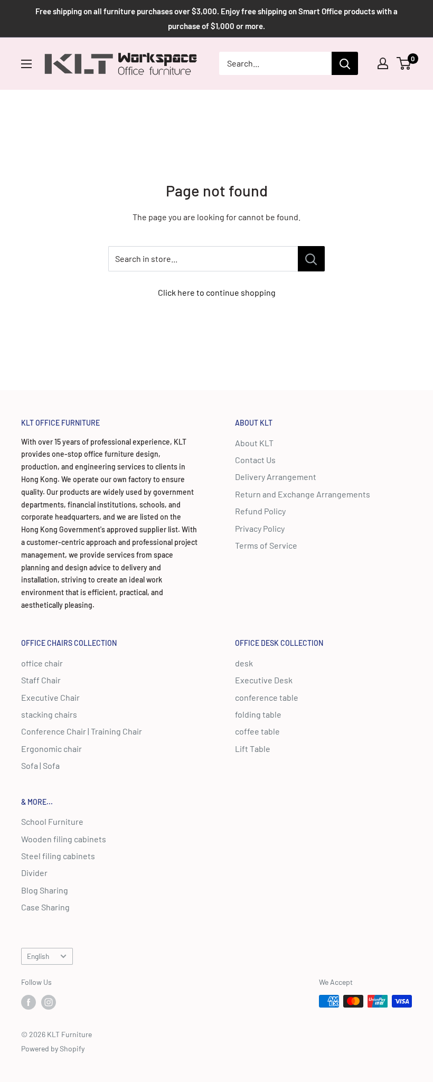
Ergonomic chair (51, 749)
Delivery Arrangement (275, 477)
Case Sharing (45, 907)
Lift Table (252, 749)
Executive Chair (50, 697)
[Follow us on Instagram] (48, 1002)
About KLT (254, 443)
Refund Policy (260, 511)
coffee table (257, 731)
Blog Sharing (44, 890)
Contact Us (255, 460)
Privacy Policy (260, 528)
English (38, 956)
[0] (404, 63)
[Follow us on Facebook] (28, 1002)
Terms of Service (266, 545)
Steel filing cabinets (58, 856)
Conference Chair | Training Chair (81, 731)
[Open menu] (26, 64)
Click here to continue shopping (217, 292)
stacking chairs (49, 714)
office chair (42, 663)
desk (244, 663)
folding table (258, 714)
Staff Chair (41, 680)
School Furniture (52, 821)
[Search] (345, 63)
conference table (266, 697)
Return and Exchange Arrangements (302, 494)
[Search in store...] (311, 258)
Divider (34, 873)
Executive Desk (264, 680)
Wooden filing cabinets (63, 839)
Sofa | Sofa (40, 765)
